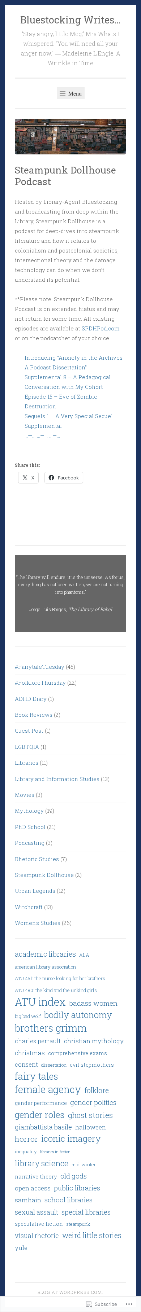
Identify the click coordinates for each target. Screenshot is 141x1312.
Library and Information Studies (57, 778)
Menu (74, 93)
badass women (93, 1003)
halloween (90, 1127)
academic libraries (45, 953)
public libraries (77, 1187)
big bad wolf (28, 1016)
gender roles (40, 1114)
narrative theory (36, 1176)
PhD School (30, 826)
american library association (45, 967)
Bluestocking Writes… (70, 19)
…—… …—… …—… (42, 435)
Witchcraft (29, 906)
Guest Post (29, 730)
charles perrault (38, 1041)
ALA (84, 955)
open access (33, 1188)
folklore (96, 1090)
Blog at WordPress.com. (70, 1292)
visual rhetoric (37, 1235)
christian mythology (94, 1041)
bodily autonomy (78, 1014)
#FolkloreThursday (40, 682)
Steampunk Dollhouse (44, 874)
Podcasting (29, 842)
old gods (73, 1176)
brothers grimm (51, 1028)
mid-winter (84, 1164)
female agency (48, 1089)
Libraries (26, 762)
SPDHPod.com (101, 328)
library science (41, 1163)
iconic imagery (71, 1138)
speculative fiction (39, 1223)
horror (26, 1139)
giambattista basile (43, 1127)
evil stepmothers (92, 1064)
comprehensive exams (77, 1053)
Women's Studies (37, 922)
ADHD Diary (31, 698)
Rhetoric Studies (37, 859)
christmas (30, 1053)
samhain (28, 1200)
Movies (24, 794)
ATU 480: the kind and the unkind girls (56, 990)
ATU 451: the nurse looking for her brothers (60, 978)
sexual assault (36, 1212)
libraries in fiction (55, 1151)
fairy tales (36, 1076)
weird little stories (91, 1235)
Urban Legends (35, 890)
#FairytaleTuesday (39, 666)
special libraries (86, 1211)
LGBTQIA (27, 746)
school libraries (68, 1199)
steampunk (78, 1224)
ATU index (40, 1001)
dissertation (54, 1065)
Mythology (29, 810)
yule (21, 1247)
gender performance (41, 1102)
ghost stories (90, 1115)
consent (26, 1064)
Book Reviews (33, 714)
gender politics (93, 1102)
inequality (26, 1151)
